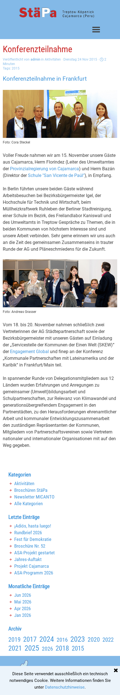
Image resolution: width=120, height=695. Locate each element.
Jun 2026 (22, 595)
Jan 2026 (22, 615)
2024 (46, 639)
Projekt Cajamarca (31, 566)
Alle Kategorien (28, 503)
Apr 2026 (22, 608)
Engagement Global (29, 351)
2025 (32, 648)
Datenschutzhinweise (65, 687)
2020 (94, 639)
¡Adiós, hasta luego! (32, 526)
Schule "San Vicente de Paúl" (56, 175)
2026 (47, 648)
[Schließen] (116, 670)
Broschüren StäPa (30, 490)
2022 (108, 639)
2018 (62, 648)
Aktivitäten (24, 483)
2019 (14, 639)
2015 (16, 68)
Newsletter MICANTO (34, 497)
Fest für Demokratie (32, 539)
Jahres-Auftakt (28, 559)
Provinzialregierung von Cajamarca (44, 168)
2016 (62, 639)
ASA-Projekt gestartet (34, 552)
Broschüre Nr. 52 (29, 546)
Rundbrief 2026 (28, 532)
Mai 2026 (22, 602)
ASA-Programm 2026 (33, 573)
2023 (77, 639)
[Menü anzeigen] (96, 29)
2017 (30, 639)
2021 (15, 648)
